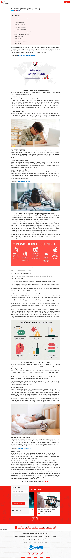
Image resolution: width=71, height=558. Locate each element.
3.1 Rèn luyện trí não (19, 36)
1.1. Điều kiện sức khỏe (19, 20)
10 (47, 527)
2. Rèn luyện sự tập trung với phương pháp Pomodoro (24, 32)
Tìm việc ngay (18, 503)
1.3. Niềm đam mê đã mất (19, 24)
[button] (33, 519)
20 (50, 527)
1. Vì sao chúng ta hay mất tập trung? (20, 18)
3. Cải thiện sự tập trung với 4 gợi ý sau (21, 34)
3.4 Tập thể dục (17, 43)
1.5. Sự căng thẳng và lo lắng (20, 29)
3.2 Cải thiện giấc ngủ (18, 38)
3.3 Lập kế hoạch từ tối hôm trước (21, 41)
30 (54, 527)
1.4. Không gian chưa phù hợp (20, 27)
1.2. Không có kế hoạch (19, 22)
